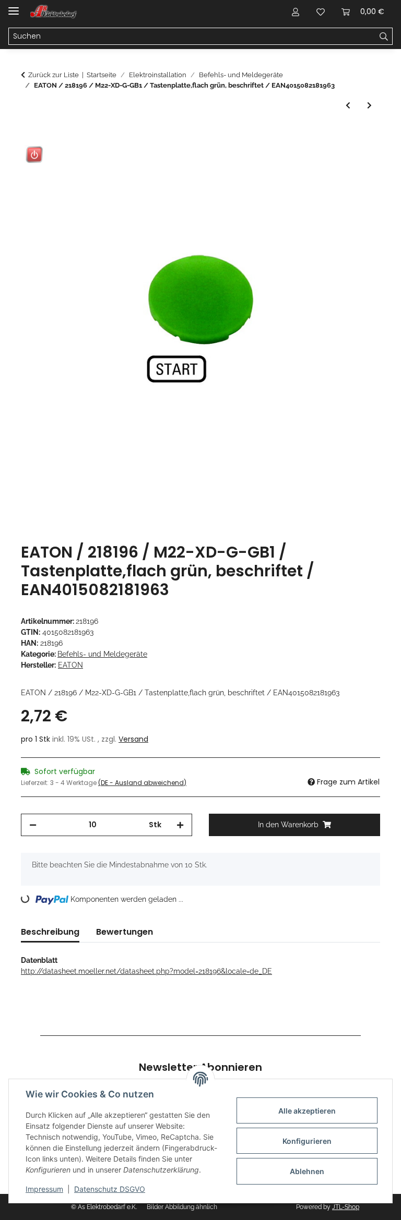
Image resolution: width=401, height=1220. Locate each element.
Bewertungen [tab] (124, 932)
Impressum (44, 1189)
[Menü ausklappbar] (13, 6)
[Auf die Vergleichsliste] (331, 161)
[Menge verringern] (32, 825)
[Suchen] (384, 36)
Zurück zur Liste (53, 75)
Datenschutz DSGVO (109, 1189)
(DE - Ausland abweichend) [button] (142, 782)
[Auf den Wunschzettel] (358, 161)
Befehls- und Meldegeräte (102, 654)
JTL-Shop (345, 1207)
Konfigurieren (307, 1141)
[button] (295, 11)
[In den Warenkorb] (29, 135)
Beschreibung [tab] (50, 932)
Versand (133, 739)
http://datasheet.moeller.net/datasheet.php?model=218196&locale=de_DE (146, 971)
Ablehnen (307, 1171)
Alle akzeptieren (307, 1110)
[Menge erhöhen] (180, 825)
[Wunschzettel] (320, 11)
